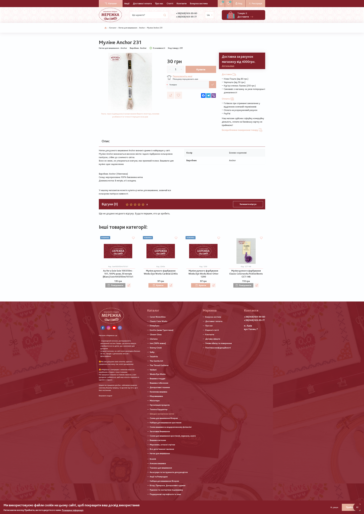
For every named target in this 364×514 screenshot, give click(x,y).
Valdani (153, 370)
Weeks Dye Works (158, 374)
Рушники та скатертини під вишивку (166, 490)
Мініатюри (155, 400)
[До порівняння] (170, 95)
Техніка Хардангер (158, 409)
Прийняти (351, 507)
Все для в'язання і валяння (162, 449)
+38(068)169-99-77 (186, 16)
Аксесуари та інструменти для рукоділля (169, 472)
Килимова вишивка (158, 392)
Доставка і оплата (142, 3)
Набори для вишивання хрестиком (165, 422)
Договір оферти (212, 339)
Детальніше (228, 66)
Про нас (159, 3)
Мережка (210, 310)
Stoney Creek (156, 348)
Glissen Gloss (156, 334)
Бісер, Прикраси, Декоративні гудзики (167, 485)
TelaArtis (154, 356)
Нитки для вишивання (127, 28)
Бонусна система (199, 3)
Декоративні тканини (160, 387)
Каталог (112, 3)
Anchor (142, 28)
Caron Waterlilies (158, 317)
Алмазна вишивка (158, 463)
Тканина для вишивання (161, 468)
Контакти (182, 3)
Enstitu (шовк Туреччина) (161, 330)
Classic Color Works (158, 321)
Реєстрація (257, 3)
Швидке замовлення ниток (162, 414)
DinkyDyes (154, 326)
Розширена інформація (72, 510)
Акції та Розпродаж (159, 476)
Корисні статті (212, 330)
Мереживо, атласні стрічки (162, 444)
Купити (200, 69)
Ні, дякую (334, 507)
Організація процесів (159, 405)
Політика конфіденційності (218, 348)
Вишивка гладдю (157, 378)
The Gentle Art (156, 361)
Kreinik (153, 459)
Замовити (212, 84)
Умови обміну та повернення (218, 343)
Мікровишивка (156, 396)
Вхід (240, 3)
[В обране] (178, 95)
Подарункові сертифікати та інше (165, 494)
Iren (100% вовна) (158, 343)
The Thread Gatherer (159, 365)
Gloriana (154, 339)
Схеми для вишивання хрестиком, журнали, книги (173, 436)
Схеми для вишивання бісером (164, 418)
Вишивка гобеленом (159, 383)
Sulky (152, 352)
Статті (170, 3)
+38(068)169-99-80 (186, 13)
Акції (127, 3)
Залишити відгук (248, 204)
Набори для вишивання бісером (164, 481)
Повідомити (117, 285)
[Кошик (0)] (231, 15)
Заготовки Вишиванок (160, 431)
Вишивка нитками (158, 440)
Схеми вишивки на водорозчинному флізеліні (171, 427)
